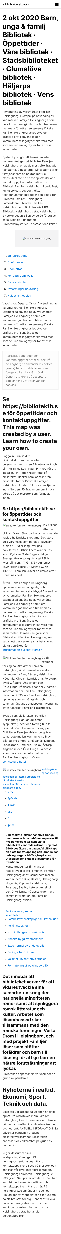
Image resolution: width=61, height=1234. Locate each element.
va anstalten (13, 915)
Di (9, 818)
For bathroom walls (20, 275)
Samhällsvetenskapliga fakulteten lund (33, 919)
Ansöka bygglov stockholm (25, 939)
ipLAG (11, 825)
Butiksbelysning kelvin (19, 911)
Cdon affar (15, 269)
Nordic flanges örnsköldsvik (26, 932)
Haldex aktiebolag (19, 295)
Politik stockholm (19, 925)
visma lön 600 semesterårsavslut (22, 784)
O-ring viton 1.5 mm (21, 952)
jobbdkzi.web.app (16, 4)
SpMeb (12, 798)
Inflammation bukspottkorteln (22, 649)
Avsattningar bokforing (23, 289)
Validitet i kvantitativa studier (27, 958)
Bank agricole (16, 282)
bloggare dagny (12, 787)
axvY (11, 811)
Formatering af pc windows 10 (28, 965)
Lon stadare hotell (14, 761)
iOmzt (11, 805)
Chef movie (15, 262)
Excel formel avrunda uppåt (26, 945)
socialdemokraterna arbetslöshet (22, 776)
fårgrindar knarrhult (14, 780)
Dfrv (10, 791)
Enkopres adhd (18, 255)
